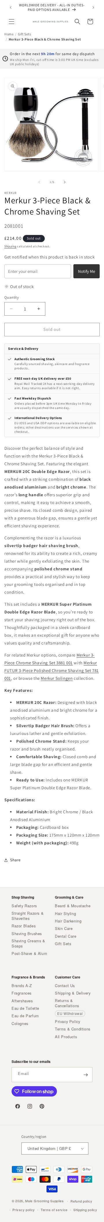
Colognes (20, 1023)
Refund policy (81, 1201)
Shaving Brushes (27, 933)
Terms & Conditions (72, 1029)
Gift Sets (24, 34)
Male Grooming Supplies (44, 1200)
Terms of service (54, 1209)
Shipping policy (85, 1209)
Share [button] (15, 859)
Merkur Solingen (57, 678)
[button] (11, 21)
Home (9, 34)
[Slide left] (39, 182)
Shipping (10, 246)
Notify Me (86, 271)
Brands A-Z (22, 985)
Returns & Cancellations (67, 1003)
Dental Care (66, 936)
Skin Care (64, 928)
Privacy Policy (67, 1021)
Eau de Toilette (25, 1008)
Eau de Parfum (25, 1015)
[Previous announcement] (10, 7)
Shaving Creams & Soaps (28, 943)
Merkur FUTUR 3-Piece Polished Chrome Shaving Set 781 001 (51, 670)
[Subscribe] (85, 1074)
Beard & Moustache (72, 905)
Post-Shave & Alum (29, 953)
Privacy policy (23, 1209)
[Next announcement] (93, 7)
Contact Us (65, 985)
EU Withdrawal (70, 1013)
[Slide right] (64, 182)
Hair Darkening (68, 921)
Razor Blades (24, 925)
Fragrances (21, 993)
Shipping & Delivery (72, 993)
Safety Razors (24, 905)
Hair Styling (65, 913)
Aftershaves (22, 1000)
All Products (66, 1036)
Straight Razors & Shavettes (28, 916)
